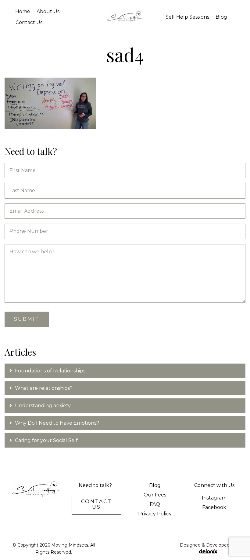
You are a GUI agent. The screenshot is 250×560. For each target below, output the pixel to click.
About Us (48, 11)
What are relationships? (44, 388)
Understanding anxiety (43, 405)
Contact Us (29, 22)
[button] (96, 504)
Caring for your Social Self (46, 440)
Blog (221, 17)
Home (22, 11)
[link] (154, 485)
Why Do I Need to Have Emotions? (57, 423)
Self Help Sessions (187, 17)
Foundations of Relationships (51, 371)
